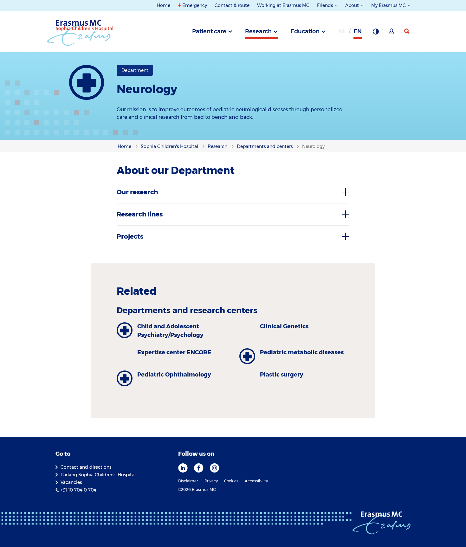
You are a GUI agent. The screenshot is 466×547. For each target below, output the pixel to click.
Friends (325, 5)
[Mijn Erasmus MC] (392, 33)
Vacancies (71, 482)
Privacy (211, 481)
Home (163, 5)
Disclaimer (188, 481)
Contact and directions (86, 467)
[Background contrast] (375, 33)
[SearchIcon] (407, 31)
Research (258, 31)
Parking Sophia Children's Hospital (98, 475)
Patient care (209, 31)
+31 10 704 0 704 (78, 490)
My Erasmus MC (389, 5)
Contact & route (232, 5)
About (352, 5)
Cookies (231, 481)
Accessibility (256, 481)
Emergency (194, 5)
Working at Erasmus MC (283, 5)
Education (305, 31)
